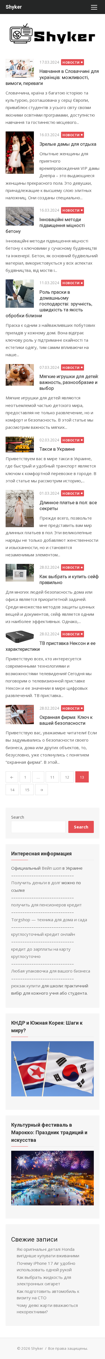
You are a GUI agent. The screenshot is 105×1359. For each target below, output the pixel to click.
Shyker (14, 7)
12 (67, 777)
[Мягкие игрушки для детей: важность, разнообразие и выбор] (20, 375)
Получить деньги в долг (35, 882)
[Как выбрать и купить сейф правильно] (20, 573)
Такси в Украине (57, 449)
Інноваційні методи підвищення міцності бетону (45, 225)
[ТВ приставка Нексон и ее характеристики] (20, 637)
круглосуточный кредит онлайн (43, 934)
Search (17, 817)
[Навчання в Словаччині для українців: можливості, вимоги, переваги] (20, 68)
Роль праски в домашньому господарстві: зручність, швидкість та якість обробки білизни (49, 303)
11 (52, 777)
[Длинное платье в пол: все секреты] (20, 508)
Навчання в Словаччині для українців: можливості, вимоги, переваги (52, 77)
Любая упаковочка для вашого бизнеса (50, 971)
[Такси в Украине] (20, 445)
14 (12, 789)
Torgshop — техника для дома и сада (49, 919)
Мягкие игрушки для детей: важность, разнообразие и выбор (69, 382)
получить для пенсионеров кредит (46, 904)
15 (27, 789)
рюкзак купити (25, 985)
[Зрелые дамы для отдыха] (20, 152)
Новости (71, 62)
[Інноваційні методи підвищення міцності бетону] (20, 216)
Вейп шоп (51, 868)
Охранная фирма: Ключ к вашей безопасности (66, 720)
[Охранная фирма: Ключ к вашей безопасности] (20, 714)
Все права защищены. (68, 1348)
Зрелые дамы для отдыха (67, 144)
